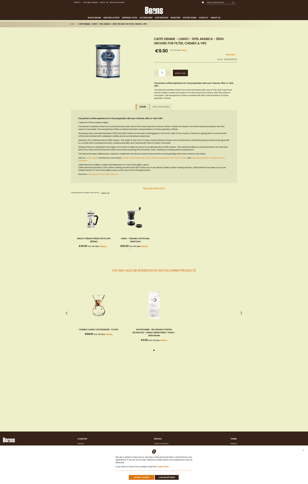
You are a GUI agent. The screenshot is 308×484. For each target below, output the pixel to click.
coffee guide (92, 157)
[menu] (154, 17)
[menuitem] (94, 17)
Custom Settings (167, 477)
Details (142, 106)
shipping (183, 50)
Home (72, 24)
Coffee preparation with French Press (169, 157)
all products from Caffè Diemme (102, 174)
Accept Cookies (141, 477)
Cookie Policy (162, 466)
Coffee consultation (161, 443)
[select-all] (105, 193)
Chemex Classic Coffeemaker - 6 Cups (98, 329)
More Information (161, 106)
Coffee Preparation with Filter (136, 157)
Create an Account (117, 2)
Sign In (102, 2)
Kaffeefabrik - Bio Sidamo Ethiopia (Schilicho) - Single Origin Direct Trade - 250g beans (153, 332)
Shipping (233, 443)
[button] (77, 2)
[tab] (154, 17)
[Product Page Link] (98, 304)
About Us (81, 443)
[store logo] (154, 10)
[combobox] (221, 2)
